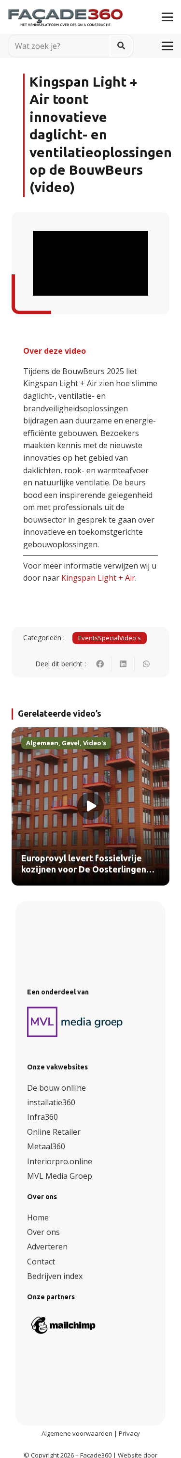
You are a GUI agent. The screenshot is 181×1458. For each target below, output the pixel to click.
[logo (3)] (75, 1022)
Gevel (71, 742)
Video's (130, 637)
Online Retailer (54, 1132)
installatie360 (51, 1102)
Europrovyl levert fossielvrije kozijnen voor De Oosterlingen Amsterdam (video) (83, 870)
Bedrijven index (55, 1276)
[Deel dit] (99, 664)
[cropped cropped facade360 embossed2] (66, 13)
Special (108, 637)
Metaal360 (46, 1146)
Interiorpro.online (59, 1161)
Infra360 (42, 1117)
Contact (41, 1261)
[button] (167, 17)
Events (88, 637)
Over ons (43, 1232)
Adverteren (47, 1246)
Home (38, 1217)
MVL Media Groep (59, 1176)
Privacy (129, 1433)
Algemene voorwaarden (77, 1433)
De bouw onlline (56, 1087)
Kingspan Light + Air (98, 577)
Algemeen (42, 742)
